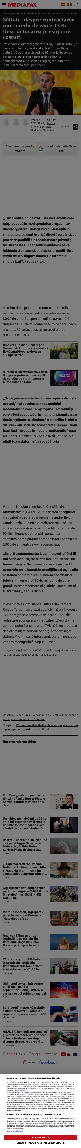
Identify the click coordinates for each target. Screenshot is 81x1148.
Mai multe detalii (20, 1090)
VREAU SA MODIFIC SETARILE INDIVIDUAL (40, 1142)
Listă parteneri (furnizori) (15, 1131)
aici (40, 1102)
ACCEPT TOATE (40, 1137)
